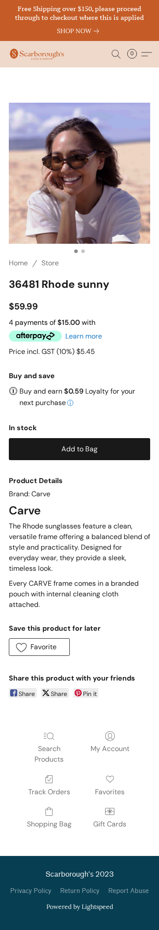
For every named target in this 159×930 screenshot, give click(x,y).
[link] (79, 31)
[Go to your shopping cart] (134, 54)
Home (18, 263)
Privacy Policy (30, 891)
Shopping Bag (49, 824)
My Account (110, 748)
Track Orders (49, 791)
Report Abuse (128, 891)
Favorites (110, 791)
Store (50, 263)
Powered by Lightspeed (79, 907)
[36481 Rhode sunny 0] (79, 173)
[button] (38, 54)
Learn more (83, 336)
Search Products (49, 754)
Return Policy (79, 891)
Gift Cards (109, 824)
